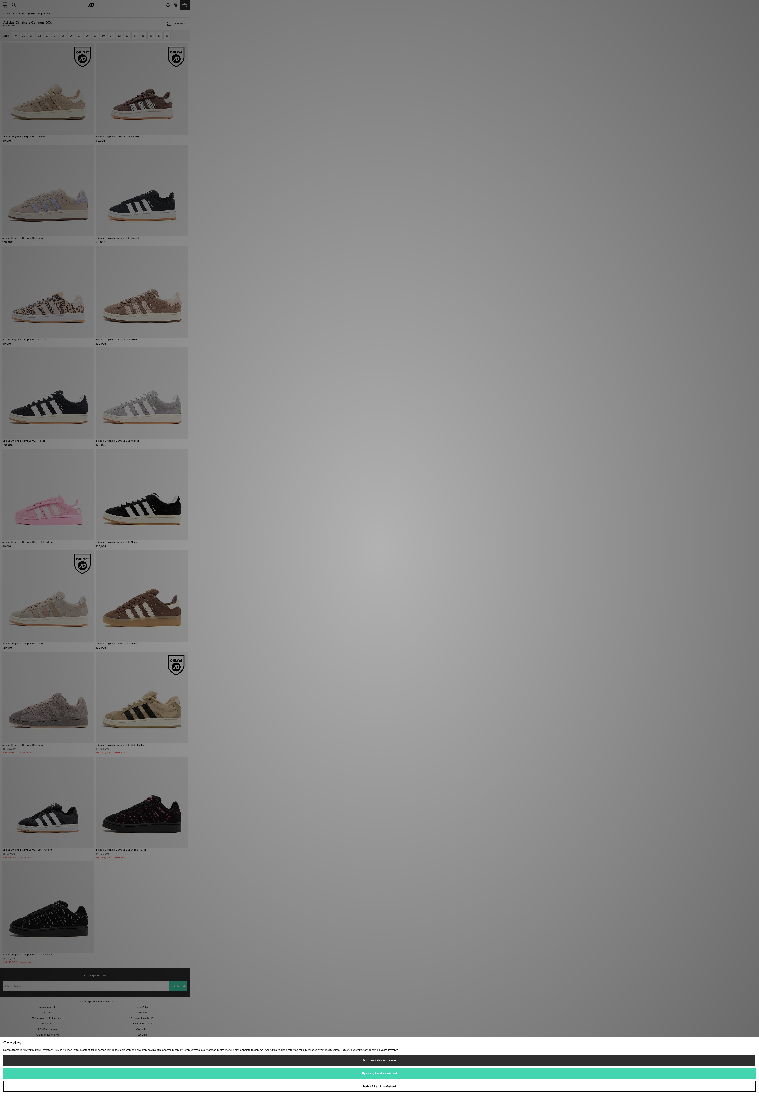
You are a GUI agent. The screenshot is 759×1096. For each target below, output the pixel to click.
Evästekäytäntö (388, 1049)
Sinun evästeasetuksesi (379, 1060)
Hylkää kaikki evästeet (379, 1086)
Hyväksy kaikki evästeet (379, 1073)
